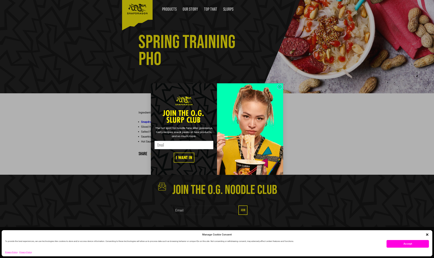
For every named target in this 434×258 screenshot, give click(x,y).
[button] (427, 234)
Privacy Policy (11, 252)
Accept (407, 243)
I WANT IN (184, 157)
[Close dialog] (280, 87)
